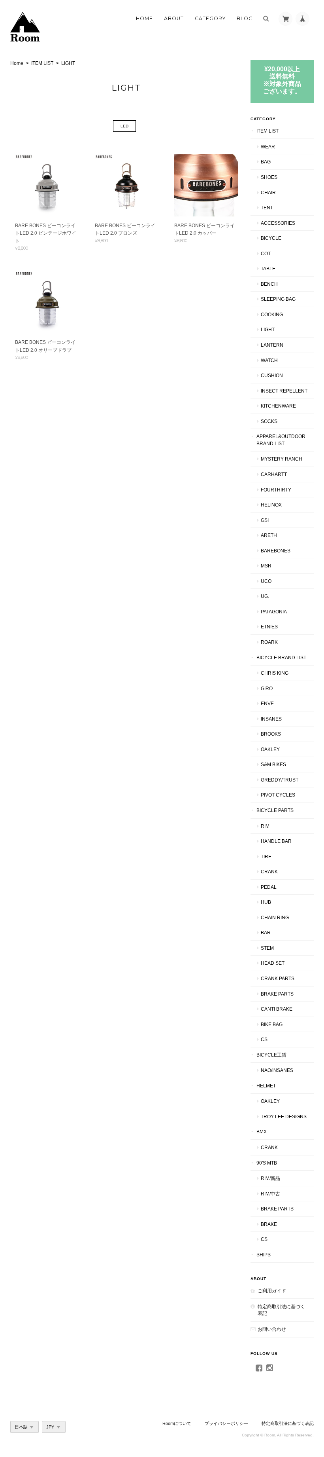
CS (264, 1039)
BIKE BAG (272, 1024)
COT (266, 253)
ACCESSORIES (278, 223)
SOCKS (269, 421)
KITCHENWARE (278, 405)
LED (124, 126)
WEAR (268, 146)
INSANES (271, 718)
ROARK (269, 642)
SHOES (269, 177)
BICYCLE (271, 238)
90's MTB (266, 1162)
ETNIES (269, 626)
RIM (265, 826)
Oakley (270, 749)
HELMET (266, 1085)
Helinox (271, 504)
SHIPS (263, 1254)
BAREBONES (275, 550)
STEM (267, 947)
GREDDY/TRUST (279, 779)
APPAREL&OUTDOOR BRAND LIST (280, 440)
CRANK (269, 871)
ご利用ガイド (272, 1290)
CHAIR (268, 192)
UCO (266, 581)
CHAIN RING (275, 917)
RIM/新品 (270, 1178)
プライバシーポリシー (226, 1423)
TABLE (268, 268)
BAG (266, 161)
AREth (269, 535)
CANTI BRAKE (276, 1008)
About (174, 18)
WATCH (269, 360)
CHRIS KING (274, 672)
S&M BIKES (273, 764)
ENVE (267, 703)
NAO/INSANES (277, 1070)
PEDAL (269, 887)
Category (210, 18)
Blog (245, 18)
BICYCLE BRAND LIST (281, 657)
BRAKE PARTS (277, 993)
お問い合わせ (272, 1329)
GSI (265, 520)
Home (144, 18)
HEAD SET (272, 963)
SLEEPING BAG (278, 299)
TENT (267, 207)
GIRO (267, 688)
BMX (261, 1131)
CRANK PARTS (277, 978)
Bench (269, 283)
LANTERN (272, 344)
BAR (266, 932)
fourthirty (276, 489)
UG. (265, 596)
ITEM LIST (42, 63)
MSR (266, 565)
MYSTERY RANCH (281, 458)
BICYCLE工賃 (271, 1054)
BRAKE (269, 1224)
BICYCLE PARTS (275, 810)
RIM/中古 (270, 1193)
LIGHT (268, 329)
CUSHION (272, 375)
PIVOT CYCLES (278, 794)
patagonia (274, 611)
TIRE (266, 856)
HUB (266, 902)
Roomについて (176, 1423)
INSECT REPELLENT (284, 390)
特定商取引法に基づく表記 (281, 1310)
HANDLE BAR (276, 841)
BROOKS (271, 733)
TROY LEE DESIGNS (284, 1116)
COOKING (272, 314)
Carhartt (274, 474)
